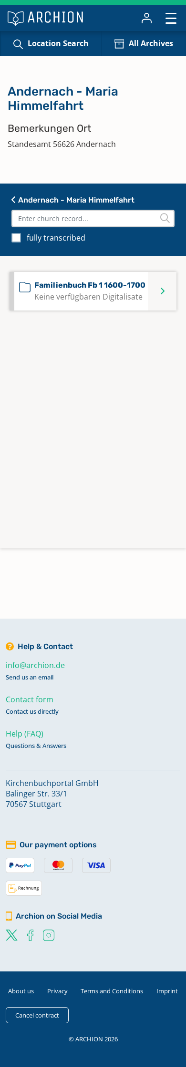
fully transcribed (56, 238)
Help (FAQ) (24, 733)
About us (21, 991)
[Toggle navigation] (171, 17)
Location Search (58, 43)
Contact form (29, 699)
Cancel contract (37, 1015)
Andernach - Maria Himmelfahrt (75, 199)
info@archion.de (35, 665)
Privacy (57, 991)
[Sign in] (147, 18)
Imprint (167, 991)
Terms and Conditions (112, 991)
